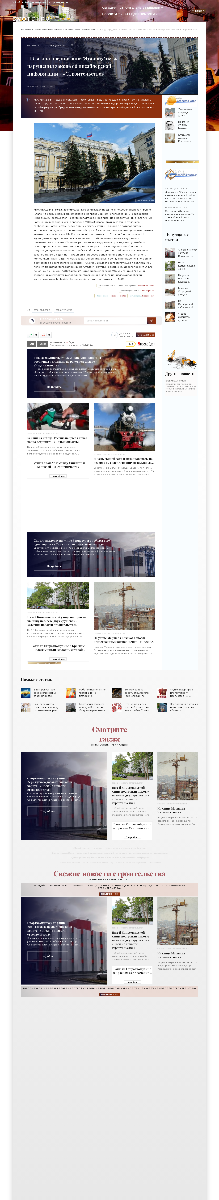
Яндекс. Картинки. (147, 291)
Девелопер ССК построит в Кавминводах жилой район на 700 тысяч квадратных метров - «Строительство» (180, 195)
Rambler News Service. (146, 286)
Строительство (42, 310)
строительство (64, 310)
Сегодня (109, 7)
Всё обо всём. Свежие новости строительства (41, 29)
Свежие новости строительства (80, 29)
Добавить (126, 334)
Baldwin (33, 45)
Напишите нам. (148, 296)
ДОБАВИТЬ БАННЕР (44, 663)
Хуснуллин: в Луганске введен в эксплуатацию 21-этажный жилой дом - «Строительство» (179, 214)
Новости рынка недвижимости (128, 14)
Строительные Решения (140, 7)
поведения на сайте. (118, 296)
